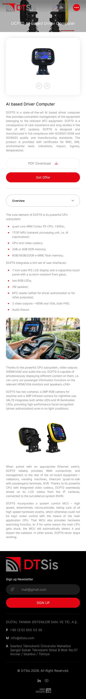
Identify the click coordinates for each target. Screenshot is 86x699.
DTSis (25, 671)
